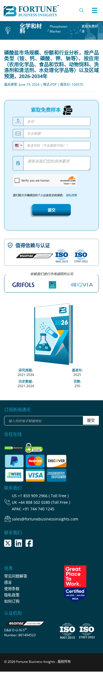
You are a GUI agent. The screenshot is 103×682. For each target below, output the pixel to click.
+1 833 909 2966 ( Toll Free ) (43, 495)
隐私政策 (71, 195)
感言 (8, 582)
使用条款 (12, 588)
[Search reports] (82, 10)
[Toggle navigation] (94, 10)
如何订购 (12, 601)
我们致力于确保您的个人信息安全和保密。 (45, 195)
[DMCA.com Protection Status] (14, 446)
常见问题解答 (15, 576)
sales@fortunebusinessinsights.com (45, 519)
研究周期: (26, 370)
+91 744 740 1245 (38, 508)
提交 (51, 209)
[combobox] (18, 145)
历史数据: (26, 381)
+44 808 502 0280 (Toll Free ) (44, 502)
